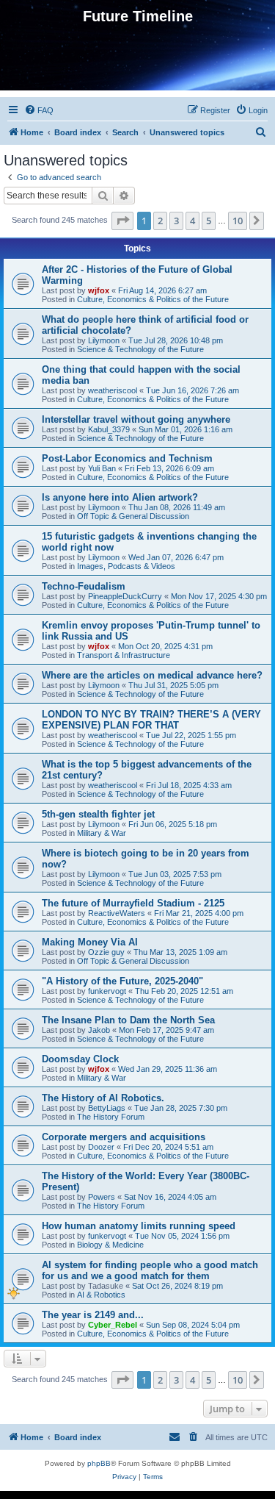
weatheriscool (112, 390)
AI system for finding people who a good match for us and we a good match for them (150, 1270)
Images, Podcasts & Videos (126, 566)
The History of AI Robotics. (103, 1097)
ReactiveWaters (116, 913)
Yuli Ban (102, 468)
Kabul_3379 (109, 429)
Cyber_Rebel (112, 1324)
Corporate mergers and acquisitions (123, 1136)
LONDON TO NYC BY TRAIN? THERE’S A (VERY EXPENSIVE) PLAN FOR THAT (151, 720)
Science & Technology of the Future (140, 349)
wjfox (98, 290)
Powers (101, 1196)
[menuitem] (39, 110)
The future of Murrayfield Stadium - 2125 (133, 903)
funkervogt (107, 991)
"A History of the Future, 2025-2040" (122, 981)
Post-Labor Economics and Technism (127, 458)
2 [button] (160, 220)
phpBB (99, 1463)
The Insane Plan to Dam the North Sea (128, 1020)
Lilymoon (104, 340)
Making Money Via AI (90, 942)
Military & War (101, 833)
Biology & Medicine (110, 1244)
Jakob (99, 1030)
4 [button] (192, 220)
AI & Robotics (101, 1294)
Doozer (101, 1146)
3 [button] (176, 220)
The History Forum (110, 1116)
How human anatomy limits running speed (138, 1225)
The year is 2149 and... (93, 1314)
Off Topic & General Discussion (133, 516)
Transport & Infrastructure (123, 655)
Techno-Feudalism (83, 586)
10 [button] (237, 220)
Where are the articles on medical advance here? (152, 675)
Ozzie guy (106, 952)
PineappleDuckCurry (125, 596)
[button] (122, 220)
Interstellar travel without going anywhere (136, 419)
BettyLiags (106, 1107)
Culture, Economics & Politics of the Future (153, 299)
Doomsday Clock (80, 1059)
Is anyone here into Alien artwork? (120, 497)
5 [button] (208, 220)
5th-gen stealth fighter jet (98, 814)
